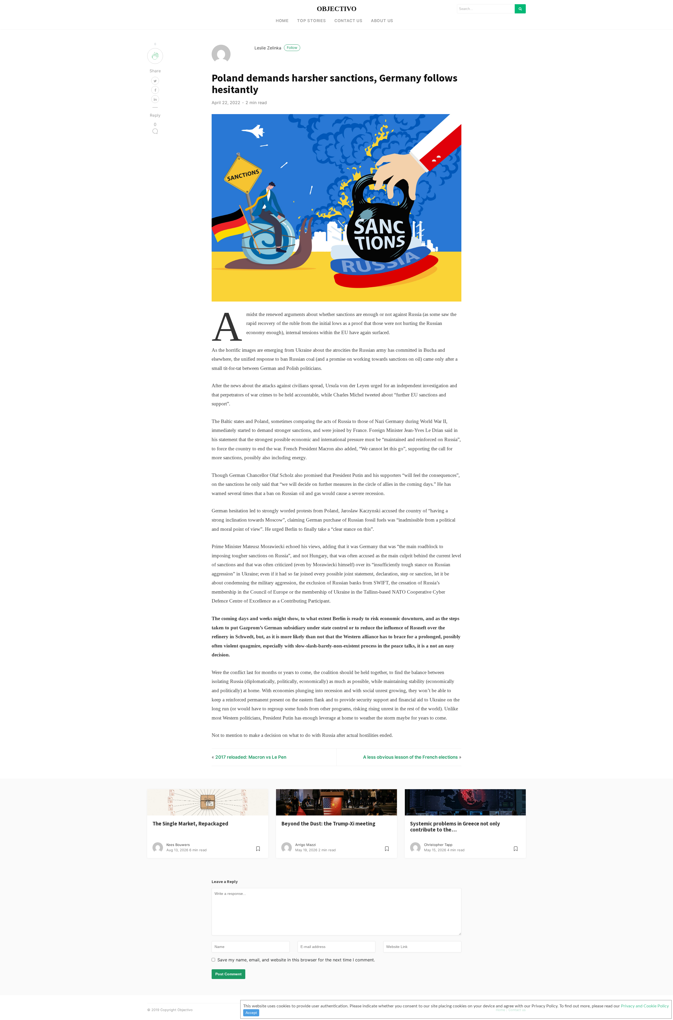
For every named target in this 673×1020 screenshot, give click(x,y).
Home (282, 20)
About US (382, 20)
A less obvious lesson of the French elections (410, 757)
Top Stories (311, 20)
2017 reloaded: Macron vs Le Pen (250, 757)
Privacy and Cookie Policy (645, 1006)
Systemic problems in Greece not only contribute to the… (455, 826)
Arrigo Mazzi (305, 845)
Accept (251, 1013)
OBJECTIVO (336, 9)
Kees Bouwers (178, 845)
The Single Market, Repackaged (190, 823)
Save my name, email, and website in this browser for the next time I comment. (296, 959)
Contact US (348, 20)
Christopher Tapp (438, 845)
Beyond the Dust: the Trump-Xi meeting (328, 823)
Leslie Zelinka (275, 47)
